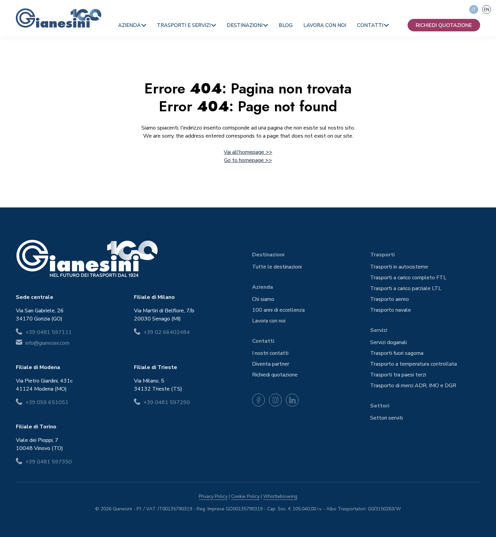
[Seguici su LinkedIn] (292, 400)
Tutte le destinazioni (277, 267)
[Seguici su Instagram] (275, 400)
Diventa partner (270, 364)
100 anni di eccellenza (278, 310)
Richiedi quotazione (444, 25)
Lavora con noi (324, 25)
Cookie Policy (245, 496)
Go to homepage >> (248, 160)
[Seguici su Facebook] (258, 400)
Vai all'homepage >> (248, 152)
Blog (286, 25)
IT (474, 10)
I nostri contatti (270, 353)
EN (486, 10)
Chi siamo (263, 299)
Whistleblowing (280, 496)
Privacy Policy (213, 496)
